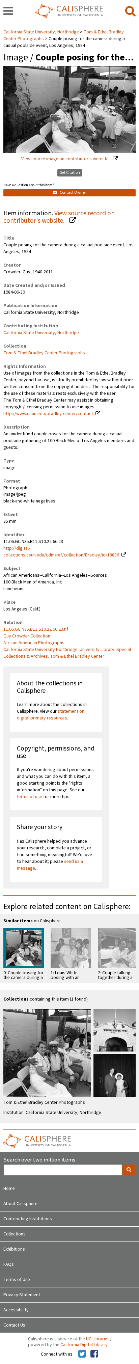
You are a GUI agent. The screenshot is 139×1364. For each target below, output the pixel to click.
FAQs (8, 1264)
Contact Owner (72, 192)
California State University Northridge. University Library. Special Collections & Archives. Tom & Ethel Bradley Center (67, 653)
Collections (14, 1234)
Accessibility (16, 1310)
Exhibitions (14, 1249)
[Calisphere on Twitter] (82, 1354)
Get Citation (69, 172)
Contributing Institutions (27, 1219)
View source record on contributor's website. (59, 217)
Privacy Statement (21, 1294)
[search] (130, 11)
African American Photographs (33, 642)
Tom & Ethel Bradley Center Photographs (44, 353)
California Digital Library (84, 1344)
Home (9, 1188)
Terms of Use (16, 1279)
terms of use (29, 796)
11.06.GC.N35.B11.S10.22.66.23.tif (35, 629)
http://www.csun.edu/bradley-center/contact (48, 413)
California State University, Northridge (41, 32)
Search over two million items (39, 1160)
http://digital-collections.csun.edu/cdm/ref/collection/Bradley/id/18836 (61, 551)
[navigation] (8, 11)
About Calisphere (20, 1203)
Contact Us (14, 1325)
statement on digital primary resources (50, 714)
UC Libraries (98, 1339)
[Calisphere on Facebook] (94, 1354)
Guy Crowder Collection (26, 636)
